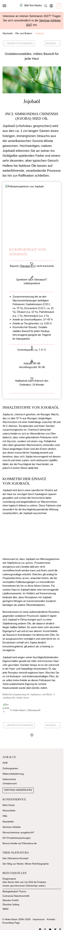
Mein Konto (9, 805)
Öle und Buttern (23, 33)
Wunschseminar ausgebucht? (18, 832)
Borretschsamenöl (20, 43)
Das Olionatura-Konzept (15, 858)
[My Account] (51, 6)
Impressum (39, 919)
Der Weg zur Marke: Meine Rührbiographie (26, 864)
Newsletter (8, 821)
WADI (5, 909)
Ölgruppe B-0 (27, 266)
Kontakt (51, 919)
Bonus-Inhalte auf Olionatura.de (20, 843)
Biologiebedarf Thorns (14, 891)
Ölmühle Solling (11, 904)
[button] (58, 6)
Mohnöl (51, 43)
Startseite (8, 33)
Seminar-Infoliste (12, 827)
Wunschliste (9, 810)
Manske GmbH (11, 900)
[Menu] (8, 5)
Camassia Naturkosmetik (16, 896)
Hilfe (5, 816)
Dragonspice (9, 878)
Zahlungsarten (10, 768)
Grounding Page (11, 923)
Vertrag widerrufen (18, 790)
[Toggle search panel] (45, 6)
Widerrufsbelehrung (13, 774)
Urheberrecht (10, 783)
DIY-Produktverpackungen (17, 838)
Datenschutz (9, 779)
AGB (5, 763)
